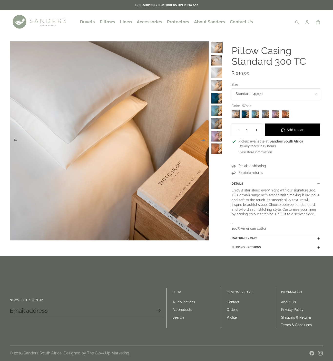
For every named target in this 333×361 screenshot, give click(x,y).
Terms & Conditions (296, 325)
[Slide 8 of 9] (216, 136)
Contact (233, 302)
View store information (255, 152)
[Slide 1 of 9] (216, 47)
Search (178, 317)
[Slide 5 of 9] (216, 98)
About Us (288, 302)
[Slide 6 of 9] (216, 110)
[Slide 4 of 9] (216, 85)
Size (235, 84)
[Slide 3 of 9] (216, 72)
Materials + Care (244, 238)
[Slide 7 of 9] (216, 123)
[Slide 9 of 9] (216, 148)
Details (237, 183)
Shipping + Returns (246, 247)
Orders (232, 310)
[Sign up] (159, 311)
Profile (232, 317)
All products (182, 310)
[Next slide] (205, 141)
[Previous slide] (14, 141)
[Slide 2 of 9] (216, 60)
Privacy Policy (292, 310)
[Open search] (297, 22)
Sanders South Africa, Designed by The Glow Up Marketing (76, 353)
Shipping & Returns (296, 317)
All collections (184, 302)
